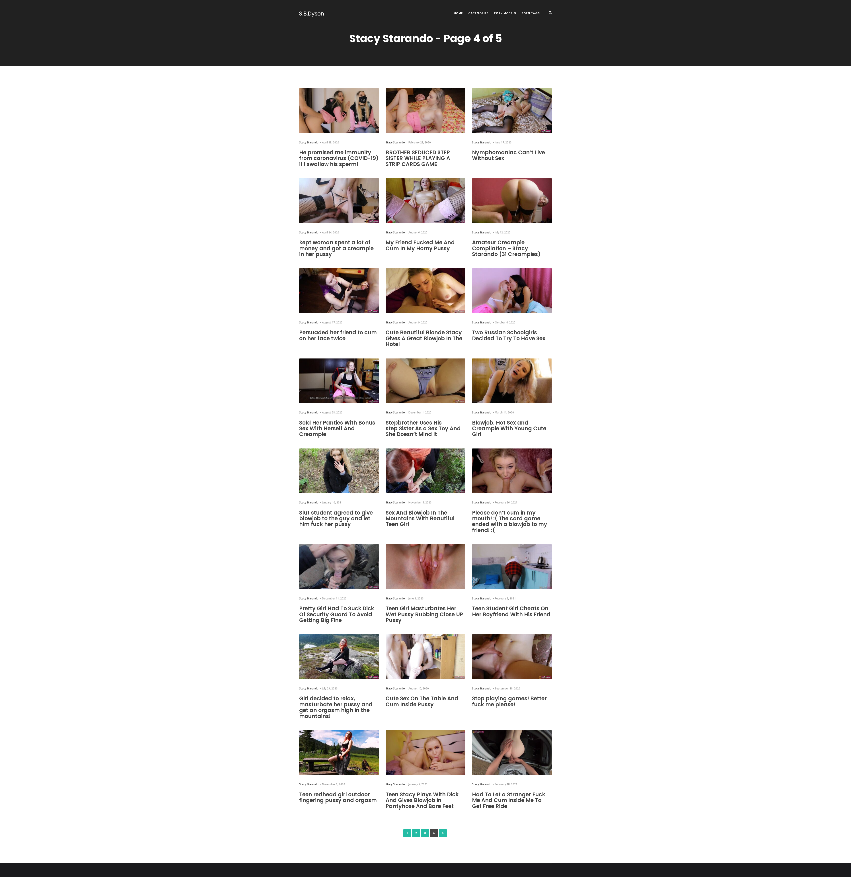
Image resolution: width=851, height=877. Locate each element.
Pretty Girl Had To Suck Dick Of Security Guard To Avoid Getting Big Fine (336, 614)
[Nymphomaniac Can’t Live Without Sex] (512, 110)
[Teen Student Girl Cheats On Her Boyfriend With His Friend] (512, 566)
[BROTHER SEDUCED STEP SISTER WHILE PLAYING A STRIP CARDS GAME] (425, 110)
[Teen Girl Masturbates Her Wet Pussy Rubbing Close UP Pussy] (425, 566)
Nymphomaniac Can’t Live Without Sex (508, 155)
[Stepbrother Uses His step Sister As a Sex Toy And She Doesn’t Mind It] (425, 380)
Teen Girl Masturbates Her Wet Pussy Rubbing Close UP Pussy (424, 614)
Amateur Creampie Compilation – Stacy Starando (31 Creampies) (506, 248)
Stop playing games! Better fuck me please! (509, 701)
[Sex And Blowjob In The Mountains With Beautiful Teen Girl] (425, 470)
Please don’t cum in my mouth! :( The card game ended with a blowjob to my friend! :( (509, 521)
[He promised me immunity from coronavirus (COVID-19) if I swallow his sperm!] (339, 110)
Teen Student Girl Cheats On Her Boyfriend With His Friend (511, 611)
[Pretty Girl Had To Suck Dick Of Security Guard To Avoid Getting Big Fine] (339, 566)
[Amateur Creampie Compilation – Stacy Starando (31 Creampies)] (512, 200)
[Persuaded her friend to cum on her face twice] (339, 290)
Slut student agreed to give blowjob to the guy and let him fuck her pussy (336, 518)
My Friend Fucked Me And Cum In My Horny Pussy (420, 245)
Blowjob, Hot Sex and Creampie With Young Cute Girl (509, 428)
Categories (478, 13)
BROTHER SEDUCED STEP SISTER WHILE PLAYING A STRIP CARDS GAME (418, 158)
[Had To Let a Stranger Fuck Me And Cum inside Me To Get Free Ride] (512, 752)
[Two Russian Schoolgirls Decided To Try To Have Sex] (512, 290)
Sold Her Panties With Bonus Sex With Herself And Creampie (337, 428)
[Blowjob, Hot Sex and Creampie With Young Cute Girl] (512, 380)
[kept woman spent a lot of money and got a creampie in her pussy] (339, 200)
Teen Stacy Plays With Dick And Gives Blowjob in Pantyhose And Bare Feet (422, 800)
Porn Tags (530, 13)
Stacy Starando (308, 142)
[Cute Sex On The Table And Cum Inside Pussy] (425, 656)
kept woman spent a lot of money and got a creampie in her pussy (336, 248)
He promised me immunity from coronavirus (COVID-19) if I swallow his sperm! (339, 158)
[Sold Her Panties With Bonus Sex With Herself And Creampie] (339, 380)
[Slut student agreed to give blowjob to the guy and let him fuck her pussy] (339, 470)
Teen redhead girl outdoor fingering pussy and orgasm (338, 797)
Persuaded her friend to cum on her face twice (338, 335)
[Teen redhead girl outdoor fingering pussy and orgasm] (339, 752)
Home (458, 13)
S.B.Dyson (311, 13)
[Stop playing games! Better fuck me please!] (512, 656)
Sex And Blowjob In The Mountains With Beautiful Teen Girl (420, 518)
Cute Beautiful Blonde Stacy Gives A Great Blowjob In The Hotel (424, 338)
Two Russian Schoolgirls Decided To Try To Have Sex (508, 335)
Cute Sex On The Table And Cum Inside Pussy (422, 701)
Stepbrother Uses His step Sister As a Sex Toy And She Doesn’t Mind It (423, 428)
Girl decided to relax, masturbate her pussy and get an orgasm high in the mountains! (336, 707)
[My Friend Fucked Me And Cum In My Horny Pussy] (425, 200)
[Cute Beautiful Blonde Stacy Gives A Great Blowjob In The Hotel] (425, 290)
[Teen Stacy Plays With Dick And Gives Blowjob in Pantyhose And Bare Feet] (425, 752)
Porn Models (505, 13)
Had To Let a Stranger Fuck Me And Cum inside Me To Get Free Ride (508, 800)
